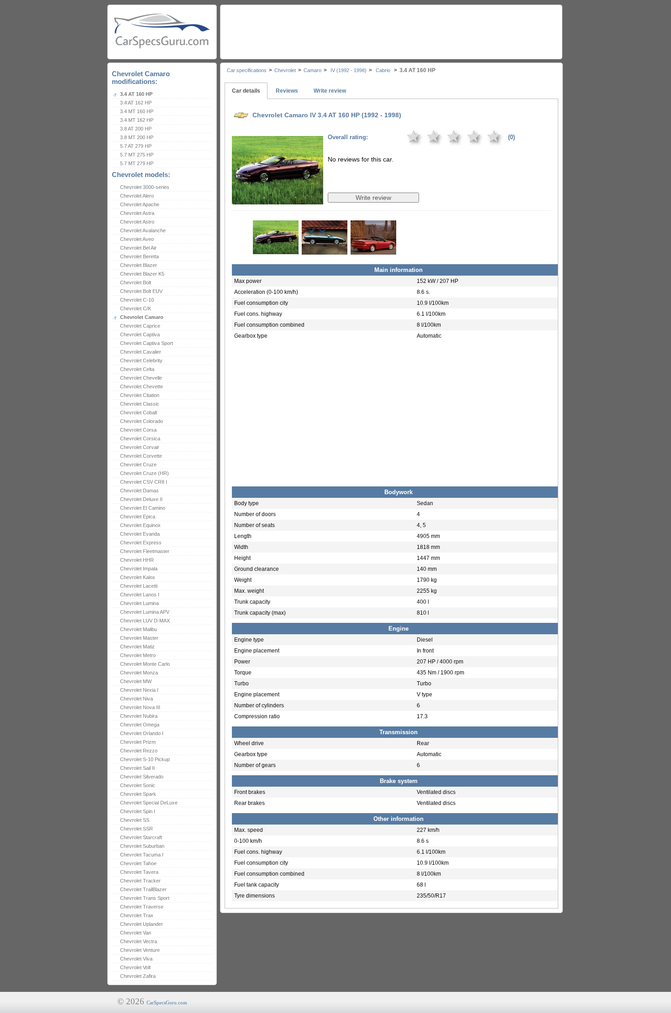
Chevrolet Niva (136, 698)
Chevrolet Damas (139, 490)
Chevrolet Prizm (138, 742)
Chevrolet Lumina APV (144, 612)
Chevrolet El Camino (142, 508)
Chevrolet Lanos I (139, 594)
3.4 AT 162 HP (136, 102)
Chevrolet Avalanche (143, 230)
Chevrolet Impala (138, 568)
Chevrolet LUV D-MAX (145, 620)
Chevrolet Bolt (135, 282)
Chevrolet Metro (138, 655)
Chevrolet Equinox (140, 525)
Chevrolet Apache (139, 204)
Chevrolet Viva (136, 958)
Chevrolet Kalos (137, 577)
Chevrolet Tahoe (138, 863)
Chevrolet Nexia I (139, 690)
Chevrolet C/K (135, 308)
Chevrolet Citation (139, 395)
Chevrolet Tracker (140, 880)
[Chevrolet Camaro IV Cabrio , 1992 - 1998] (277, 198)
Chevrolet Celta (137, 369)
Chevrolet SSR (136, 828)
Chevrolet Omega (139, 724)
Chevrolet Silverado (141, 776)
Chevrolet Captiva (140, 334)
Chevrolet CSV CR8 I (143, 482)
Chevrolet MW (136, 681)
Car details (246, 91)
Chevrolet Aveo (137, 239)
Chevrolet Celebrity (141, 360)
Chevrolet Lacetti (138, 586)
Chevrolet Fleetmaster (144, 551)
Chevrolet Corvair (139, 447)
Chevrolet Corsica (140, 438)
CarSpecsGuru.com (167, 1002)
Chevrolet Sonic (137, 785)
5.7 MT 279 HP (136, 163)
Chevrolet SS (134, 820)
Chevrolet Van (135, 932)
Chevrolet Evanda (140, 534)
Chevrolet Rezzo (138, 750)
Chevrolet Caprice (140, 326)
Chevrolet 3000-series (144, 187)
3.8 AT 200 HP (136, 128)
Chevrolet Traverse (141, 906)
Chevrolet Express (141, 542)
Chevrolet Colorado (141, 421)
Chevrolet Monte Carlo (145, 664)
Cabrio (383, 70)
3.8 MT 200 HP (136, 137)
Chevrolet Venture (140, 950)
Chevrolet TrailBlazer (143, 889)
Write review (330, 91)
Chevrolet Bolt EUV (141, 291)
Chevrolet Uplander (141, 924)
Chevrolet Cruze (138, 464)
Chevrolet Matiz (137, 646)
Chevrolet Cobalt (138, 412)
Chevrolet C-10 (137, 300)
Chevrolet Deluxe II (141, 499)
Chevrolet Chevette (141, 386)
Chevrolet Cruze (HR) (144, 473)
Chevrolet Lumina (139, 603)
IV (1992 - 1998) (348, 70)
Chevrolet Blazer (138, 265)
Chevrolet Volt (135, 967)
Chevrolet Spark (138, 794)
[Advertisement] (391, 29)
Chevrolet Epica (137, 516)
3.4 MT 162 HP (136, 120)
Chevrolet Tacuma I (141, 854)
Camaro (312, 70)
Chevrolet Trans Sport (144, 898)
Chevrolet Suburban (142, 846)
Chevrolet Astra (137, 213)
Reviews (287, 91)
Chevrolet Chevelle (141, 378)
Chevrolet (285, 70)
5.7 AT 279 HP (136, 146)
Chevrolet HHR (137, 560)
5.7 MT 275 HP (136, 154)
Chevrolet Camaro (141, 317)
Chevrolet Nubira (138, 716)
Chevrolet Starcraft (141, 837)
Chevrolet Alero (137, 195)
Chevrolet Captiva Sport (146, 343)
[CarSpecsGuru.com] (162, 30)
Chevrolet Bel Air (138, 248)
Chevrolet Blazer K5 (142, 274)
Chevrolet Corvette (141, 456)
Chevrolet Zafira (138, 976)
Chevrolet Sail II (137, 768)
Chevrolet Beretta (139, 256)
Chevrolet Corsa (138, 430)
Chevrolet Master (139, 638)
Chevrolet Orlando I (141, 733)
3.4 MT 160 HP (136, 111)
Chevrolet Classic (139, 404)
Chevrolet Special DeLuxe (149, 802)
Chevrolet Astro (137, 222)
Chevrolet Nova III (140, 707)
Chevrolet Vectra (138, 941)
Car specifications (247, 70)
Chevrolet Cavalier (140, 352)
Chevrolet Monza (139, 672)
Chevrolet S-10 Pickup (145, 759)
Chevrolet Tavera (139, 872)
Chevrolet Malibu (138, 629)
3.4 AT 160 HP (136, 94)
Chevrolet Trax (136, 915)
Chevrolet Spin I (137, 811)
